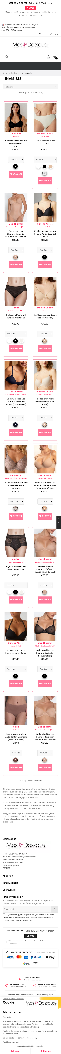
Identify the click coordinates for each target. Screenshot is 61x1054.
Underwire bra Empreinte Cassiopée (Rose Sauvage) (16, 485)
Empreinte (16, 475)
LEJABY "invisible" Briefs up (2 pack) (45, 142)
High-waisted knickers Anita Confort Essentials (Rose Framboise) (16, 737)
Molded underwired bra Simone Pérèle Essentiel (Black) (45, 234)
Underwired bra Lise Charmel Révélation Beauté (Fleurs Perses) (16, 402)
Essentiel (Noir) (45, 227)
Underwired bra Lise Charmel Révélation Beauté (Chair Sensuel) (45, 737)
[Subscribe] (54, 909)
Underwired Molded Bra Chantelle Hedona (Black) (16, 143)
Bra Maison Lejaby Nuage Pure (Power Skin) (45, 316)
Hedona (16, 136)
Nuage (45, 311)
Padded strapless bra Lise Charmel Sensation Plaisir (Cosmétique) (45, 485)
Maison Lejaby (45, 134)
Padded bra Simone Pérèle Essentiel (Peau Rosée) (45, 402)
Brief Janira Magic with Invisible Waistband (16, 316)
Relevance (31, 87)
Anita (16, 727)
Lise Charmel (16, 224)
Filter (59, 521)
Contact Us (17, 30)
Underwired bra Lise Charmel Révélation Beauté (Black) (45, 653)
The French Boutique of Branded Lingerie (21, 24)
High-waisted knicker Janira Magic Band (16, 568)
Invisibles (45, 136)
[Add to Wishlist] (23, 106)
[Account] (48, 57)
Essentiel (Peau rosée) (45, 394)
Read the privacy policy (11, 1042)
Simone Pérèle (45, 224)
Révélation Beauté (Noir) (45, 646)
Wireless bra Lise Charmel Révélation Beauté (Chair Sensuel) (45, 569)
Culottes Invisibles (16, 311)
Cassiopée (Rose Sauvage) (16, 478)
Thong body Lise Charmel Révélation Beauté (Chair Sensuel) (16, 234)
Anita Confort (15, 730)
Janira (16, 308)
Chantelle (16, 134)
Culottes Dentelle (16, 562)
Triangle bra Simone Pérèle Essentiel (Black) (16, 651)
